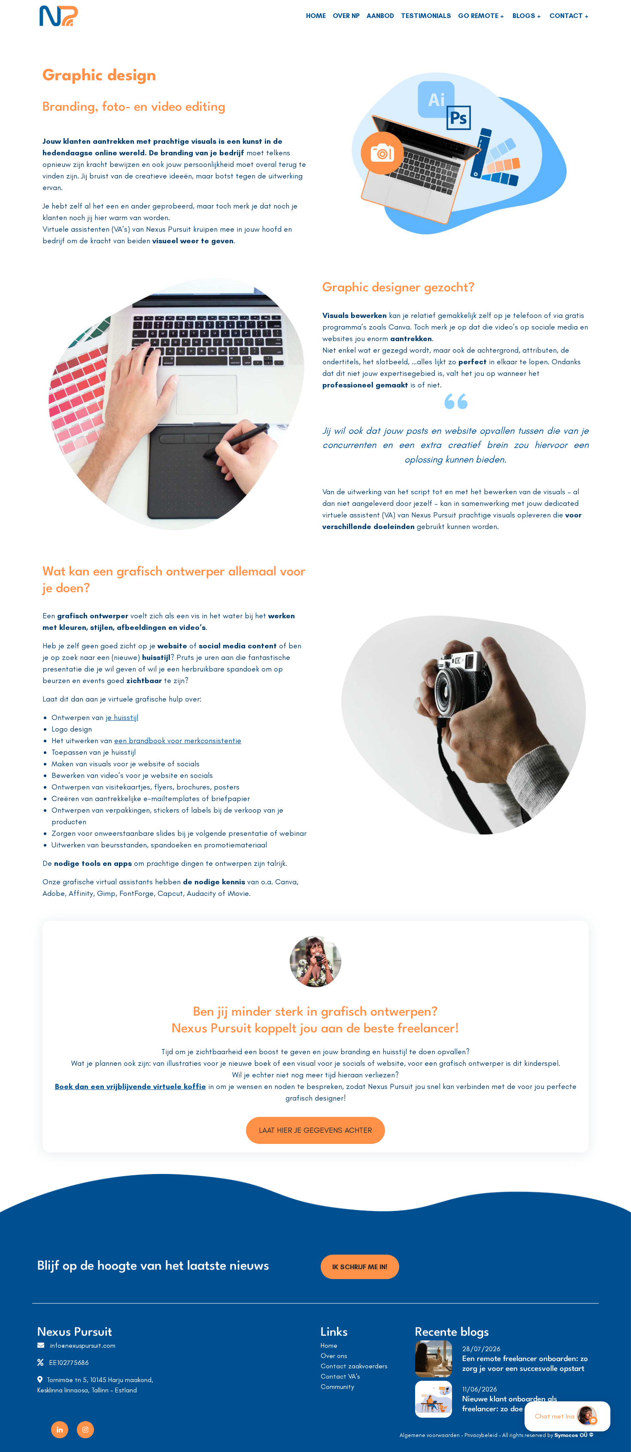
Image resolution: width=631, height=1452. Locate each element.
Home (316, 16)
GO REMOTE (479, 16)
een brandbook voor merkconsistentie (177, 740)
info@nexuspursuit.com (82, 1345)
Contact (567, 16)
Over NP (346, 16)
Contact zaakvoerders (354, 1366)
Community (337, 1386)
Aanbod (380, 16)
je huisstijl (122, 717)
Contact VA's (340, 1376)
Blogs (525, 16)
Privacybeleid (481, 1435)
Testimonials (426, 16)
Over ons (334, 1356)
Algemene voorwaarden (430, 1435)
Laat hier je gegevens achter (315, 1130)
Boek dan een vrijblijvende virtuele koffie (130, 1086)
